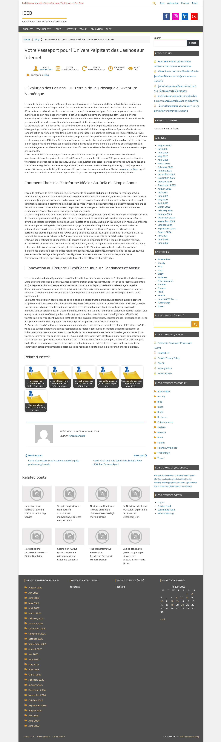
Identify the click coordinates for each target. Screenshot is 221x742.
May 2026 (163, 156)
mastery (165, 483)
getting (169, 479)
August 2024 (164, 232)
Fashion (185, 3)
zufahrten (188, 486)
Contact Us (163, 353)
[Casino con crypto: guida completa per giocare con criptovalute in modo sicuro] (135, 536)
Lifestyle (71, 29)
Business (28, 29)
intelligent (182, 479)
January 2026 (165, 170)
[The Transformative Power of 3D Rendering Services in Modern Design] (102, 536)
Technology (44, 29)
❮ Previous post (33, 455)
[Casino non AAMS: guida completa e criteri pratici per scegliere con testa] (69, 536)
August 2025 (164, 188)
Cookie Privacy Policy (169, 358)
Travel (194, 3)
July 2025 (162, 192)
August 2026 (164, 145)
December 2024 (166, 217)
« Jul (162, 619)
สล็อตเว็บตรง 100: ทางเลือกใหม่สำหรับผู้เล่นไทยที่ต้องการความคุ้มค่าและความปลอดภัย (176, 76)
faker (156, 479)
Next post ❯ (140, 455)
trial (183, 486)
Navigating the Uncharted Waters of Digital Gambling (36, 553)
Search (157, 37)
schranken (193, 483)
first (159, 479)
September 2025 (167, 185)
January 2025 (165, 214)
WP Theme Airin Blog (189, 736)
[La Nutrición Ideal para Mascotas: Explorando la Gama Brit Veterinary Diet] (135, 494)
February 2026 (165, 167)
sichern (156, 486)
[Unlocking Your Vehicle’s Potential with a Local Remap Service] (37, 494)
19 (172, 604)
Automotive (172, 3)
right (187, 483)
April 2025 (163, 203)
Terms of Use (165, 373)
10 (161, 601)
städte (172, 486)
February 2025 (165, 210)
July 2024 (162, 235)
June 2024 (163, 239)
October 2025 (165, 181)
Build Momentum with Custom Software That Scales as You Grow (53, 3)
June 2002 (163, 242)
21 (182, 604)
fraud (164, 479)
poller (183, 483)
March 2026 (164, 163)
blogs (160, 270)
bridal (176, 475)
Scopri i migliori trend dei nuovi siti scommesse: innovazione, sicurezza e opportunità (69, 513)
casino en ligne (130, 169)
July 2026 (162, 149)
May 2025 (163, 199)
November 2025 (166, 177)
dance (181, 475)
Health (58, 29)
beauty (161, 262)
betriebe (170, 475)
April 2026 (163, 159)
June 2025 (163, 195)
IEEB (27, 13)
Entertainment (165, 281)
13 (177, 601)
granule (175, 479)
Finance (162, 288)
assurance (157, 475)
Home (27, 39)
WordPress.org (166, 513)
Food (160, 291)
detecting (187, 475)
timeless (178, 486)
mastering (157, 483)
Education (97, 29)
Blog (162, 3)
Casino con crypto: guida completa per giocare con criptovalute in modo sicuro (134, 556)
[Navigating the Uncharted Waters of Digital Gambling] (37, 536)
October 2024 (165, 224)
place (178, 483)
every (193, 475)
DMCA (161, 363)
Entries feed (164, 506)
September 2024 (167, 228)
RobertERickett (46, 69)
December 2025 (166, 174)
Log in (161, 502)
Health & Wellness (167, 299)
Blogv (160, 273)
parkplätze (172, 483)
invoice (189, 479)
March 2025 (164, 206)
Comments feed (166, 509)
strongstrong (164, 486)
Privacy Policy (165, 368)
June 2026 (163, 152)
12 (172, 601)
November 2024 (166, 221)
